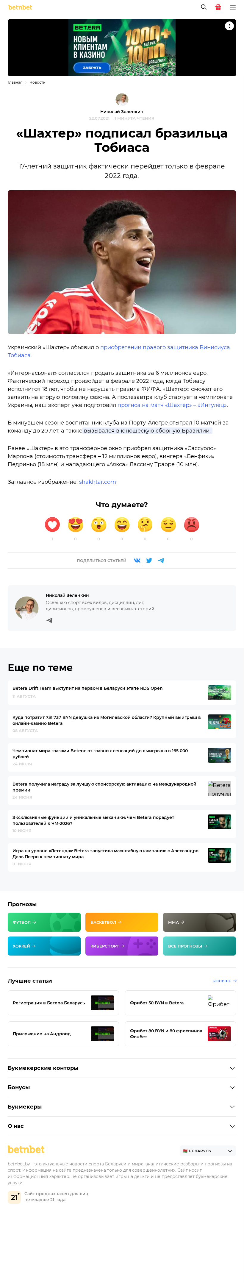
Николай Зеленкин (121, 111)
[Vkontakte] (137, 560)
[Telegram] (161, 560)
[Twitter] (149, 560)
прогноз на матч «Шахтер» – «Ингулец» (172, 405)
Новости (37, 82)
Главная (15, 82)
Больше (221, 980)
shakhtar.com (97, 482)
